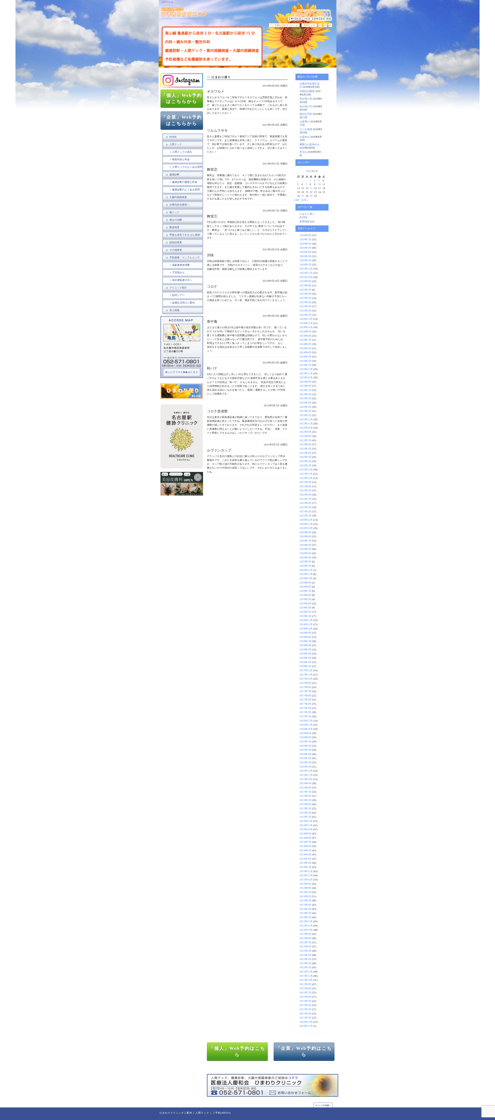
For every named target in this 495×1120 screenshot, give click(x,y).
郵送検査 (174, 227)
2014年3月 (305, 858)
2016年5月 (305, 750)
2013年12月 (306, 871)
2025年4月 (305, 302)
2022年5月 (305, 448)
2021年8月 (305, 486)
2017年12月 (306, 670)
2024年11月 (306, 323)
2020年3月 (305, 557)
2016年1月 (305, 766)
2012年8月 (305, 938)
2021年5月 (305, 499)
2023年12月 (306, 369)
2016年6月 (305, 746)
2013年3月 (305, 909)
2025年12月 (306, 268)
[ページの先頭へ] (324, 1105)
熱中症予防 (306, 114)
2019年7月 (305, 591)
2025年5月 (305, 298)
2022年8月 (305, 436)
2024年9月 (305, 331)
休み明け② (306, 98)
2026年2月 (305, 260)
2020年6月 (305, 545)
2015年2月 (305, 812)
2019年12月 (306, 570)
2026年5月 (305, 248)
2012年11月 (306, 925)
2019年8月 (305, 586)
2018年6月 (305, 645)
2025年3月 (305, 306)
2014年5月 (305, 850)
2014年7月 (305, 842)
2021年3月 (305, 507)
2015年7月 (305, 792)
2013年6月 (305, 896)
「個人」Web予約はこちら (237, 1051)
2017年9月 (305, 683)
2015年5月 (305, 800)
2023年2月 (305, 411)
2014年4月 (305, 854)
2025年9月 (305, 281)
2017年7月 (305, 691)
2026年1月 (305, 264)
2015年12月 (306, 770)
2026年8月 (305, 235)
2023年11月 (306, 373)
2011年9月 (305, 984)
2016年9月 (305, 733)
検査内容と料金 (181, 159)
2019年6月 (305, 595)
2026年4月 (305, 252)
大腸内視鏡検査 (178, 197)
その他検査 (175, 250)
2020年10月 (306, 528)
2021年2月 (305, 511)
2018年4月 (305, 653)
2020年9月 (305, 532)
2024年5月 (305, 348)
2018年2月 (305, 662)
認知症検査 (175, 242)
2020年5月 (305, 549)
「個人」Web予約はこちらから (181, 98)
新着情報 (305, 221)
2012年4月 (305, 955)
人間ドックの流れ (182, 152)
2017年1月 (305, 716)
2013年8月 (305, 888)
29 (311, 196)
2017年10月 (306, 678)
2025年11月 (306, 273)
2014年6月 (305, 846)
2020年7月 (305, 540)
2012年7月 (305, 942)
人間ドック (175, 144)
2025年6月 (305, 294)
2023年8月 (305, 386)
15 (311, 188)
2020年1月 (305, 566)
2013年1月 (305, 917)
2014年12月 (306, 821)
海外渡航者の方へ (182, 280)
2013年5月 (305, 900)
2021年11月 (306, 474)
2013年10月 (306, 879)
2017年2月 (305, 712)
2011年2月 (305, 1013)
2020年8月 (305, 536)
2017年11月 (306, 674)
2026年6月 (305, 243)
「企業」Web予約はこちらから (181, 120)
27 (302, 196)
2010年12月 (306, 1022)
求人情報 (174, 310)
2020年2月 (305, 561)
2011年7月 (305, 992)
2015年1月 (305, 816)
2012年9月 (305, 934)
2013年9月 (305, 884)
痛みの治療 (175, 219)
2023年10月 (306, 377)
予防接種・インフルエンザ (184, 257)
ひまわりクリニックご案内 (176, 1112)
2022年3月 (305, 457)
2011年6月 (305, 996)
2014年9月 (305, 833)
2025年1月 (305, 315)
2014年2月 (305, 863)
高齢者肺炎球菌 (181, 265)
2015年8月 (305, 787)
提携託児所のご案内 (183, 302)
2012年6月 (305, 946)
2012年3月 (305, 959)
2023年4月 (305, 402)
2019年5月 (305, 599)
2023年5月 (305, 398)
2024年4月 (305, 352)
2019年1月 (305, 616)
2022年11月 (306, 423)
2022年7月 (305, 440)
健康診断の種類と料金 (184, 182)
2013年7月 (305, 892)
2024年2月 (305, 361)
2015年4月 (305, 804)
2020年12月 (306, 520)
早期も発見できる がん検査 (184, 235)
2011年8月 (305, 988)
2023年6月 (305, 394)
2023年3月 (305, 407)
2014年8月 (305, 838)
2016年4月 (305, 754)
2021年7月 (305, 490)
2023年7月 (305, 390)
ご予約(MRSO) (221, 1112)
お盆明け (305, 121)
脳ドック (174, 212)
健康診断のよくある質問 (186, 189)
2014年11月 (306, 825)
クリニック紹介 (178, 287)
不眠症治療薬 (307, 91)
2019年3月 (305, 607)
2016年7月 (305, 741)
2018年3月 (305, 658)
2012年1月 (305, 967)
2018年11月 (306, 624)
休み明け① (306, 106)
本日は (303, 152)
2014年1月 (305, 867)
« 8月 (296, 200)
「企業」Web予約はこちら (304, 1051)
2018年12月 (306, 620)
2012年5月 (305, 950)
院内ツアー (178, 295)
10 (319, 184)
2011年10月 (306, 980)
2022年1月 (305, 465)
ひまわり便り (307, 214)
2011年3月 (305, 1009)
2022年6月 (305, 444)
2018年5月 (305, 649)
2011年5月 (305, 1001)
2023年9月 (305, 381)
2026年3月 (305, 256)
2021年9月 (305, 482)
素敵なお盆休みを (310, 144)
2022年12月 (306, 419)
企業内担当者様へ (179, 204)
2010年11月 (306, 1026)
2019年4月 (305, 603)
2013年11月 (306, 875)
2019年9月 (305, 582)
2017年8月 (305, 687)
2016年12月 (306, 720)
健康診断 (174, 174)
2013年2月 (305, 913)
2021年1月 (305, 515)
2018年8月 (305, 637)
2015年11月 (306, 775)
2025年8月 (305, 285)
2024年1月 (305, 365)
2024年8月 (305, 335)
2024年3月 (305, 356)
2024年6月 (305, 344)
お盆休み (305, 137)
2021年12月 (306, 469)
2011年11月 (306, 976)
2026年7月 (305, 239)
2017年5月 (305, 699)
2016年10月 (306, 729)
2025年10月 (306, 277)
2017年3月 (305, 708)
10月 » (304, 200)
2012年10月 (306, 930)
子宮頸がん (178, 272)
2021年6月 (305, 494)
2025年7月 (305, 289)
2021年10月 (306, 478)
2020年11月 (306, 524)
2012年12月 (306, 921)
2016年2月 (305, 762)
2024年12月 (306, 319)
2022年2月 (305, 461)
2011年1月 (305, 1017)
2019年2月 (305, 612)
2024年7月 (305, 340)
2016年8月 (305, 737)
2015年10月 (306, 779)
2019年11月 (306, 574)
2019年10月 (306, 578)
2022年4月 (305, 453)
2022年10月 (306, 428)
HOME (173, 137)
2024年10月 (306, 327)
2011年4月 (305, 1005)
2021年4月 (305, 503)
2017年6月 (305, 695)
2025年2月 (305, 310)
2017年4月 (305, 704)
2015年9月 (305, 783)
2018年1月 (305, 666)
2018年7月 (305, 641)
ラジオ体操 (306, 129)
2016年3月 (305, 758)
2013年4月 (305, 904)
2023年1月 (305, 415)
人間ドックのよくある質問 (187, 167)
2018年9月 (305, 632)
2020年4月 (305, 553)
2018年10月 (306, 628)
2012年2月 (305, 963)
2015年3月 (305, 808)
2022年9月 (305, 432)
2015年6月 (305, 796)
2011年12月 (306, 971)
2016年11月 (306, 724)
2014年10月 (306, 829)
